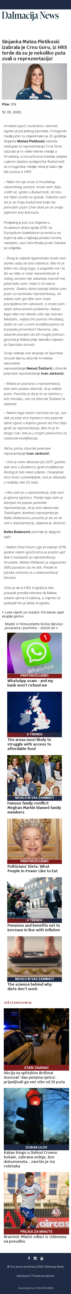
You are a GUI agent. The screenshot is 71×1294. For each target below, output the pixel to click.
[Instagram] (35, 1258)
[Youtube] (41, 1258)
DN (13, 104)
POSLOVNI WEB (44, 1288)
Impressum (24, 1275)
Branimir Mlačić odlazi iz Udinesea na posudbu (35, 1239)
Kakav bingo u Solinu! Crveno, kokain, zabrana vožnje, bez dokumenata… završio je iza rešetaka (31, 1159)
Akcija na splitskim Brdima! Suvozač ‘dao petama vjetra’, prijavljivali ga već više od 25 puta (34, 1077)
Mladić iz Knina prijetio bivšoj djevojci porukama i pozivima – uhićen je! (34, 626)
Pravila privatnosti (43, 1275)
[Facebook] (29, 1258)
